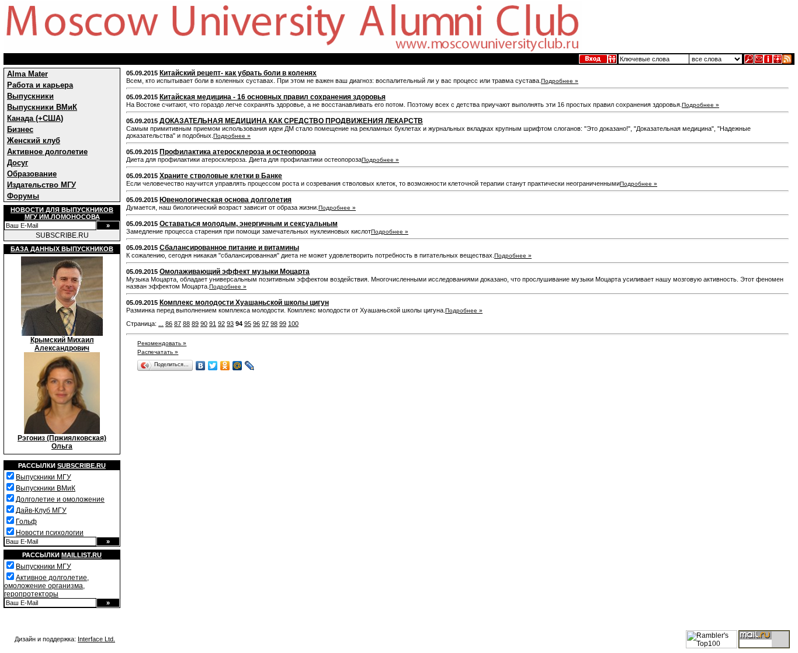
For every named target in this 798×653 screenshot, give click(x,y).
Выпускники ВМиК (42, 107)
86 (168, 323)
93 (230, 323)
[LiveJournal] (250, 365)
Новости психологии (50, 533)
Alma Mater (27, 74)
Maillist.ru (81, 554)
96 (256, 323)
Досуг (17, 162)
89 (195, 323)
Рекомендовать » (161, 343)
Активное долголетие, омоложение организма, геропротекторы (46, 586)
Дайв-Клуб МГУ (41, 510)
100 (293, 323)
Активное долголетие (47, 151)
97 (265, 323)
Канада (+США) (35, 118)
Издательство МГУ (41, 184)
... (161, 323)
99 (282, 323)
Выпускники (30, 96)
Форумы (23, 196)
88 (186, 323)
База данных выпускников (62, 248)
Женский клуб (33, 140)
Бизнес (20, 129)
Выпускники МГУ (43, 477)
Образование (32, 173)
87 (177, 323)
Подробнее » (559, 81)
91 (212, 323)
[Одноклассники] (225, 365)
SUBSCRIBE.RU (62, 235)
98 (273, 323)
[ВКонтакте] (201, 365)
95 (247, 323)
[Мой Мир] (237, 365)
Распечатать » (157, 352)
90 (203, 323)
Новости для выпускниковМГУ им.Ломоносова (62, 213)
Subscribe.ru (81, 465)
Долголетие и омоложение (60, 499)
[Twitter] (213, 365)
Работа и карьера (40, 85)
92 (221, 323)
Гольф (26, 521)
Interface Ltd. (96, 638)
